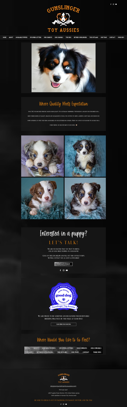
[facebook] (111, 4)
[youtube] (116, 4)
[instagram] (113, 4)
